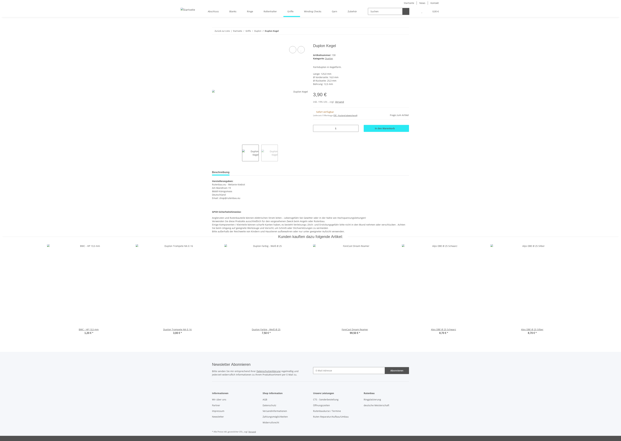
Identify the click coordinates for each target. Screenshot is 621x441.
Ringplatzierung (372, 399)
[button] (415, 11)
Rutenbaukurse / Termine (327, 411)
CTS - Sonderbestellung (325, 399)
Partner (216, 405)
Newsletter (218, 416)
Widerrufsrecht (271, 422)
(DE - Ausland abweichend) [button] (345, 115)
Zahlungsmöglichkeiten (275, 416)
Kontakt (434, 3)
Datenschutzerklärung (268, 371)
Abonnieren (396, 370)
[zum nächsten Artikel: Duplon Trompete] (405, 31)
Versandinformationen (275, 411)
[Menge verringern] (316, 128)
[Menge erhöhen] (354, 128)
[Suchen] (405, 11)
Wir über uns (219, 399)
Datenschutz (269, 405)
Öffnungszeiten (321, 405)
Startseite (409, 3)
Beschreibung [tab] (220, 172)
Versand (339, 101)
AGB (265, 399)
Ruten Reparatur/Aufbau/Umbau (331, 416)
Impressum (218, 411)
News (422, 3)
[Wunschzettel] (422, 11)
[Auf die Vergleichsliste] (292, 49)
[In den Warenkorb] (214, 42)
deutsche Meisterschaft (376, 405)
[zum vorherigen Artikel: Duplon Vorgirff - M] (398, 31)
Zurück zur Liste (222, 30)
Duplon (329, 58)
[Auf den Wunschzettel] (301, 49)
